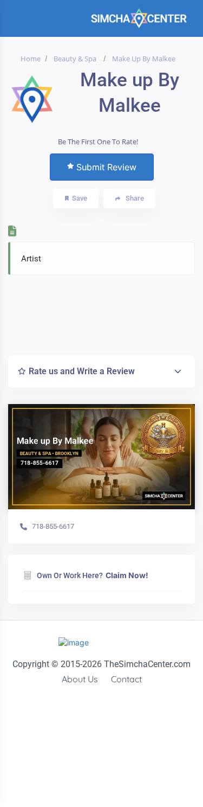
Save (79, 198)
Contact (126, 679)
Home (31, 58)
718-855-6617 (53, 526)
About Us (80, 679)
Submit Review (106, 167)
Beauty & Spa (75, 58)
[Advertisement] (107, 311)
